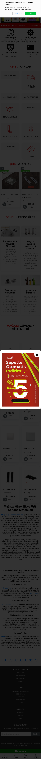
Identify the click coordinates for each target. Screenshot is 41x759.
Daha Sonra (18, 13)
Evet (30, 13)
